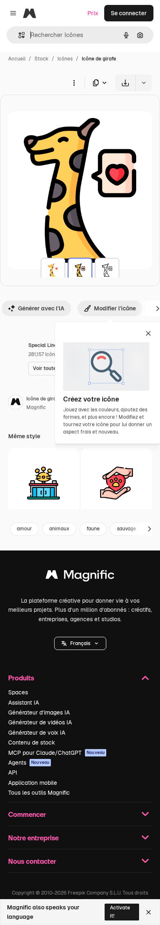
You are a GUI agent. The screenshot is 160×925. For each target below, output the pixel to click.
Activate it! (120, 911)
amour (24, 528)
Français (80, 643)
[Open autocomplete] (18, 35)
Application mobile (32, 782)
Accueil (16, 59)
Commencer (27, 814)
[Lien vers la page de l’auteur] (15, 403)
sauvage (126, 528)
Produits (21, 677)
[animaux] (116, 483)
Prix (92, 13)
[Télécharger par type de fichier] (100, 82)
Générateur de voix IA (36, 732)
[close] (148, 334)
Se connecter (129, 13)
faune (93, 528)
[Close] (148, 912)
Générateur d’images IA (39, 712)
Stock (41, 59)
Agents (28, 762)
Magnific (36, 407)
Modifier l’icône (115, 308)
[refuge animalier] (43, 483)
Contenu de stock (31, 742)
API (12, 772)
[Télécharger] (125, 82)
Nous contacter (32, 861)
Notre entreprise (33, 837)
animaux (59, 528)
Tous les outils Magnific (39, 792)
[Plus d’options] (74, 82)
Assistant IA (23, 702)
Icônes (65, 59)
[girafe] (53, 270)
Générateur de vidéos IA (40, 722)
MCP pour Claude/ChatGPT (56, 752)
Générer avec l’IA (41, 308)
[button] (80, 643)
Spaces (18, 692)
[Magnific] (80, 576)
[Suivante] (149, 529)
